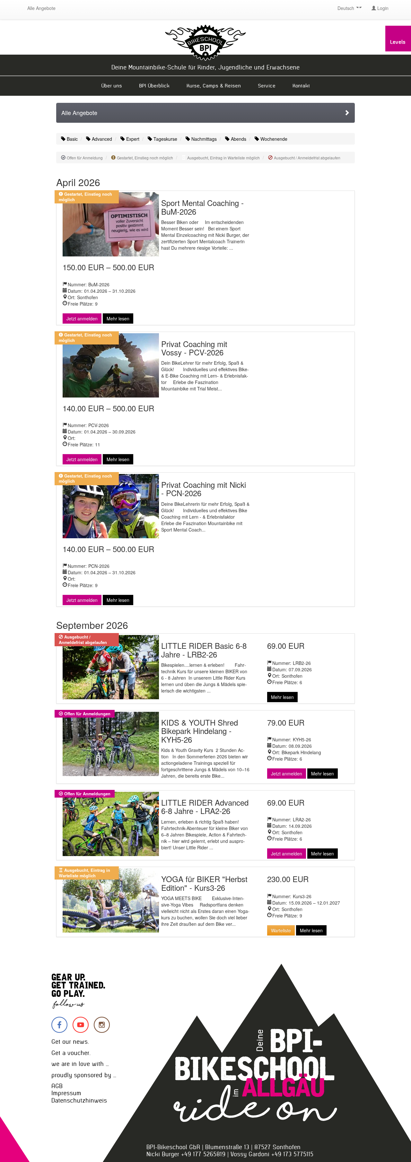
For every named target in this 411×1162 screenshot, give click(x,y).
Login (382, 8)
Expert (132, 139)
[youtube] (81, 1025)
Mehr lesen (118, 318)
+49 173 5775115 (292, 1154)
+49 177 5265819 (203, 1154)
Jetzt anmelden (82, 318)
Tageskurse (164, 139)
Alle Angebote (41, 8)
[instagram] (102, 1025)
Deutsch (346, 8)
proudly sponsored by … (83, 1075)
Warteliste (281, 930)
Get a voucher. (71, 1053)
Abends (238, 139)
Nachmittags (203, 139)
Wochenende (273, 139)
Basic (72, 139)
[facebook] (59, 1025)
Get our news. (70, 1041)
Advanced (101, 139)
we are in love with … (80, 1063)
